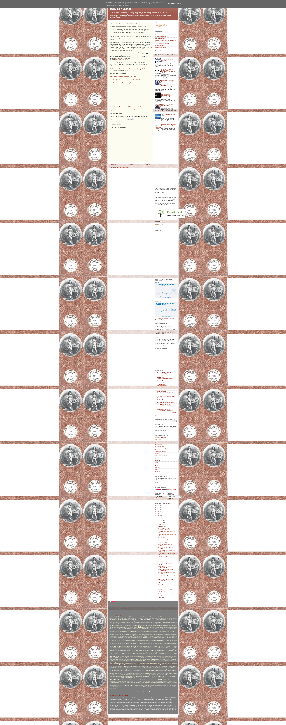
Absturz (134, 616)
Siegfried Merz (170, 669)
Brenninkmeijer (124, 627)
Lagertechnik (147, 652)
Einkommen (159, 632)
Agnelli (163, 616)
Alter (156, 618)
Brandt (170, 625)
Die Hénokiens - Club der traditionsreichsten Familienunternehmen (167, 94)
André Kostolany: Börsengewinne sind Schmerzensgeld (167, 535)
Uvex (145, 679)
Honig (137, 643)
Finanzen (125, 637)
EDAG (137, 632)
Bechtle (167, 622)
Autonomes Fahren (171, 621)
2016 (158, 519)
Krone (158, 650)
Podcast (152, 662)
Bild (171, 623)
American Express (168, 618)
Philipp (147, 662)
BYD (169, 627)
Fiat (176, 636)
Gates (127, 639)
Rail (176, 663)
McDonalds (174, 656)
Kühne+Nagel (170, 650)
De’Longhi (154, 630)
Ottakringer (163, 660)
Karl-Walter (174, 647)
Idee (158, 643)
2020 (158, 511)
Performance (125, 662)
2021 (158, 509)
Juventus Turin (133, 647)
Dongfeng (160, 631)
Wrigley (133, 686)
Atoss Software (125, 621)
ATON (121, 621)
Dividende (142, 631)
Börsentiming (155, 625)
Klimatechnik (166, 649)
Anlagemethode (123, 619)
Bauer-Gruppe (147, 622)
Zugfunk (167, 686)
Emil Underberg (115, 634)
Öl (135, 660)
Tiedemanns (114, 674)
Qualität (150, 663)
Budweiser (135, 627)
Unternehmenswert (163, 677)
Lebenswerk (121, 653)
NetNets (171, 659)
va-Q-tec (148, 679)
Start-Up (127, 671)
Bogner (130, 625)
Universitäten (127, 676)
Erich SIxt (160, 577)
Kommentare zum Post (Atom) (122, 167)
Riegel (121, 666)
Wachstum (163, 682)
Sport (175, 670)
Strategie (163, 671)
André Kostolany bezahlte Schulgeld (166, 589)
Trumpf (137, 674)
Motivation (126, 121)
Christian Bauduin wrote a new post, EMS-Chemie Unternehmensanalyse (164, 410)
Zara (142, 686)
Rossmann (170, 666)
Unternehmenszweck (173, 677)
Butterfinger (166, 627)
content (118, 630)
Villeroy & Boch (130, 682)
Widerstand (137, 685)
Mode (117, 659)
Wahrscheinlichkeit (170, 682)
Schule (119, 669)
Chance (139, 628)
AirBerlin (166, 616)
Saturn (140, 667)
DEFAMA (161, 630)
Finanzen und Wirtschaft (131, 637)
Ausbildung (138, 621)
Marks (156, 462)
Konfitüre (124, 650)
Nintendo (114, 660)
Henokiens (167, 642)
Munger (157, 449)
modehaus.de (121, 659)
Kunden (175, 650)
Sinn (110, 670)
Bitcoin (175, 623)
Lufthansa (130, 654)
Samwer (132, 667)
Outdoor (172, 660)
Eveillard (150, 634)
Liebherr (170, 653)
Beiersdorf (171, 622)
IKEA (163, 643)
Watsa (136, 684)
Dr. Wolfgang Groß (173, 631)
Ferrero (166, 636)
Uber (150, 674)
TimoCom (118, 674)
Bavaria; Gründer (162, 622)
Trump (134, 674)
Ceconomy (128, 628)
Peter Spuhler (136, 662)
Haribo (136, 642)
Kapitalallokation (150, 647)
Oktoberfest (133, 660)
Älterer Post (148, 164)
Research (169, 664)
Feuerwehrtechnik (171, 636)
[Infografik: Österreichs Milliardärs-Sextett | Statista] (127, 69)
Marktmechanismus (128, 656)
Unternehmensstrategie (139, 677)
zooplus (163, 686)
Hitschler (123, 643)
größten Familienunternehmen (160, 640)
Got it (179, 3)
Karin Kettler (163, 647)
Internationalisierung (149, 645)
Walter (175, 682)
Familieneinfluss (128, 636)
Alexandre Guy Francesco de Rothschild (139, 618)
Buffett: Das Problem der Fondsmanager (167, 105)
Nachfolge (158, 659)
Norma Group (118, 660)
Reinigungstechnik (151, 664)
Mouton (140, 659)
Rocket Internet (151, 666)
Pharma (144, 662)
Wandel (120, 684)
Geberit (136, 639)
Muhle (148, 659)
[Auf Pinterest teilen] (133, 119)
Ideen (161, 643)
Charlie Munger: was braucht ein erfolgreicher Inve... (165, 594)
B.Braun (117, 622)
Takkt (122, 673)
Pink (150, 662)
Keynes (148, 649)
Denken (165, 630)
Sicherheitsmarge (161, 669)
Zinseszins (152, 686)
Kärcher (159, 647)
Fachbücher (111, 636)
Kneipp (172, 649)
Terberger (154, 673)
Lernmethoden (149, 653)
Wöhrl (120, 686)
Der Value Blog (160, 399)
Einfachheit (155, 632)
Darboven (147, 630)
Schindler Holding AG (154, 667)
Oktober (160, 524)
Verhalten (136, 681)
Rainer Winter (112, 664)
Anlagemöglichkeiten (132, 619)
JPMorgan (175, 646)
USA (140, 679)
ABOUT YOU (130, 616)
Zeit (144, 686)
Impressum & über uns (160, 49)
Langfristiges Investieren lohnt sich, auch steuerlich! (122, 110)
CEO (137, 628)
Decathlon (158, 630)
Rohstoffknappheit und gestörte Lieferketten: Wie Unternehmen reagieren (165, 401)
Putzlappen (146, 663)
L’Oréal (143, 652)
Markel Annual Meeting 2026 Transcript (165, 389)
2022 (158, 507)
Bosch (159, 625)
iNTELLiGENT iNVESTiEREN (164, 372)
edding (140, 632)
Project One (128, 663)
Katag (115, 649)
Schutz (122, 669)
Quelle (168, 663)
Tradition (130, 674)
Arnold (110, 621)
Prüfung (132, 663)
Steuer (138, 671)
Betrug (142, 623)
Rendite (162, 664)
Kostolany (157, 460)
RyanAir (123, 667)
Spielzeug (169, 670)
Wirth (114, 686)
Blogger (151, 691)
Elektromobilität (169, 632)
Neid (162, 659)
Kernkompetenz (138, 649)
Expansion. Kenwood (163, 634)
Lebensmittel (116, 653)
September (161, 526)
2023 (158, 505)
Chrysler (163, 628)
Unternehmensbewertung (161, 41)
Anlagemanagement (114, 619)
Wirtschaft (117, 686)
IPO (142, 646)
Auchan (130, 621)
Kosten (147, 650)
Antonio (155, 619)
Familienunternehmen (160, 437)
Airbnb (169, 616)
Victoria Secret (121, 682)
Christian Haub (159, 628)
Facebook (175, 634)
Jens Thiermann (167, 646)
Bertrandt (125, 623)
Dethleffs (169, 630)
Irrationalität (158, 467)
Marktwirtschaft (135, 656)
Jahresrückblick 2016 (153, 646)
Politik (159, 662)
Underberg (175, 674)
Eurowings (146, 634)
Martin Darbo (142, 656)
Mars (139, 656)
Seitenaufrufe (145, 669)
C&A (171, 627)
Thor (172, 673)
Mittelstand (111, 659)
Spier (173, 670)
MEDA (110, 657)
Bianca (169, 623)
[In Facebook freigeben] (131, 119)
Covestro (138, 630)
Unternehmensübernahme (135, 121)
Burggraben (160, 627)
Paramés (117, 662)
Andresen (175, 618)
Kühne (166, 650)
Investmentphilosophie (160, 36)
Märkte (123, 656)
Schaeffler (144, 667)
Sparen (139, 670)
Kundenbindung (112, 652)
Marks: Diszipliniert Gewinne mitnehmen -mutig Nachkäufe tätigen (126, 79)
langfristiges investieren (160, 451)
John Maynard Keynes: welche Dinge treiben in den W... (166, 551)
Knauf (170, 649)
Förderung (159, 637)
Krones (160, 650)
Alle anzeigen (174, 412)
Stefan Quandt (161, 591)
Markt (110, 656)
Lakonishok (152, 652)
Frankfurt (172, 637)
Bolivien (133, 625)
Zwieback (111, 688)
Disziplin (131, 631)
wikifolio (140, 685)
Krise (155, 650)
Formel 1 (163, 637)
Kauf (121, 649)
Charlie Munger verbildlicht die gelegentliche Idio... (165, 567)
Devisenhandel (112, 631)
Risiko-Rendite (129, 666)
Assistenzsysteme (116, 621)
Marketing (171, 654)
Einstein (164, 632)
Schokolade (174, 667)
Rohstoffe (156, 666)
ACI (141, 616)
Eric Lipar (123, 634)
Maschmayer (154, 656)
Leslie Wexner (155, 653)
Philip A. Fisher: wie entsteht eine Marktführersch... (165, 560)
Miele (161, 657)
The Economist (165, 673)
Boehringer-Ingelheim (122, 625)
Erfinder (120, 634)
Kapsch (155, 647)
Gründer (111, 642)
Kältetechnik (141, 647)
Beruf (128, 623)
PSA (138, 663)
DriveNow (119, 632)
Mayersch (170, 656)
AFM (161, 616)
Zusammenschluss (173, 686)
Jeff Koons (161, 646)
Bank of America (131, 622)
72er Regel (116, 616)
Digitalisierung (126, 631)
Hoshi (151, 643)
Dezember (160, 520)
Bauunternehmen (156, 622)
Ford (156, 637)
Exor (153, 634)
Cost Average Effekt (129, 630)
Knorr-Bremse (112, 650)
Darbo (144, 630)
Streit (167, 671)
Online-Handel (139, 660)
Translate (172, 499)
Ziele (156, 473)
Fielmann (111, 637)
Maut (158, 656)
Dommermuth (155, 631)
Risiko (156, 469)
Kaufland (124, 649)
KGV (151, 649)
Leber (125, 653)
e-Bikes (129, 632)
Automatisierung (156, 621)
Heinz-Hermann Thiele (150, 642)
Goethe (112, 640)
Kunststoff (121, 652)
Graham (157, 453)
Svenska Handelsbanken (116, 673)
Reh (131, 664)
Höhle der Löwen (128, 643)
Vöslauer (159, 682)
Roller (162, 666)
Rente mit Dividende (162, 384)
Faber (171, 634)
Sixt (112, 670)
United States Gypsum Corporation (116, 676)
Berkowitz (111, 623)
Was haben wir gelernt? (160, 38)
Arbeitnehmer (162, 619)
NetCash (167, 659)
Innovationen (128, 645)
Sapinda (137, 667)
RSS (156, 415)
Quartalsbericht (164, 663)
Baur (151, 622)
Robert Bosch (161, 588)
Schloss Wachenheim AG (167, 667)
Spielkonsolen (160, 670)
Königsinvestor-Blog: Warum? (162, 34)
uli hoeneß (164, 674)
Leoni (145, 653)
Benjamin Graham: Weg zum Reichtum (167, 575)
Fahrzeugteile (116, 636)
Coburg (172, 628)
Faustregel (151, 636)
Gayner (130, 639)
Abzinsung (139, 616)
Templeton (142, 673)
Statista (126, 70)
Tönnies (122, 674)
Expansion (156, 634)
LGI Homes (160, 653)
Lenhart (139, 653)
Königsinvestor (120, 8)
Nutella (122, 660)
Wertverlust (120, 685)
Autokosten (151, 621)
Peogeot (121, 662)
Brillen (129, 627)
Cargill (173, 627)
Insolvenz (134, 645)
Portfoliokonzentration (172, 662)
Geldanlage (153, 639)
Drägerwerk (115, 632)
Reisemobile (157, 664)
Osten (149, 660)
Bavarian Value (160, 377)
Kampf (145, 647)
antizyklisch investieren (160, 446)
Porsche (162, 662)
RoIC (159, 666)
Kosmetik (140, 650)
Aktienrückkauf (120, 618)
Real (130, 664)
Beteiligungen (158, 465)
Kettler (145, 649)
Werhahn (172, 684)
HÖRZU (148, 643)
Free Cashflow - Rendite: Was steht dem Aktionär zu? (123, 76)
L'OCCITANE (120, 121)
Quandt (159, 663)
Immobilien (166, 643)
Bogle (127, 625)
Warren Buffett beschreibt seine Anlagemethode (165, 570)
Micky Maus (153, 657)
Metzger (139, 657)
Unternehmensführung (160, 448)
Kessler (142, 649)
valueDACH (160, 387)
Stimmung (148, 671)
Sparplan (143, 670)
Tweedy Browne (143, 674)
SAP (134, 667)
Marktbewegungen (117, 656)
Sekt (149, 669)
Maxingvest (161, 656)
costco (134, 630)
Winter (173, 685)
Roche (136, 666)
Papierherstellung (112, 662)
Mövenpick (144, 659)
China (147, 628)
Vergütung (131, 681)
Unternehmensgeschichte (170, 676)
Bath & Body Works (141, 622)
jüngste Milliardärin (118, 647)
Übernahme (154, 674)
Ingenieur (118, 645)
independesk (171, 643)
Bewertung (158, 623)
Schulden (157, 471)
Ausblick (142, 621)
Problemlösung (118, 663)
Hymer (156, 643)
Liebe (167, 653)
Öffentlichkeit (128, 660)
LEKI (137, 653)
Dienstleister (120, 631)
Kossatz (144, 650)
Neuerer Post (113, 164)
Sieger (166, 669)
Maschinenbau (148, 656)
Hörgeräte (141, 643)
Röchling (140, 666)
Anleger (139, 619)
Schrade (111, 669)
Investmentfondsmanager (115, 646)
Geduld (146, 639)
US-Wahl (137, 679)
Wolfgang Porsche (162, 582)
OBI (124, 660)
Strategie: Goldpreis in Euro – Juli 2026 (165, 382)
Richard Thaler (117, 666)
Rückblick (119, 667)
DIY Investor (160, 395)
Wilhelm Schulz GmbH (147, 685)
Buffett (156, 441)
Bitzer (110, 625)
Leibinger (134, 653)
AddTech (150, 616)
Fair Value (122, 636)
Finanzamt (115, 637)
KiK (152, 649)
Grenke (146, 640)
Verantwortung (112, 681)
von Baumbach (146, 682)
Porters (166, 662)
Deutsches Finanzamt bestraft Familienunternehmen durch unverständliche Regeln (168, 126)
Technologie (137, 673)
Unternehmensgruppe (113, 677)
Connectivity (114, 630)
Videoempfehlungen (160, 45)
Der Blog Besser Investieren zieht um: (165, 392)
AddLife (147, 616)
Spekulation (155, 670)
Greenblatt (132, 640)
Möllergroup (128, 659)
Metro (136, 657)
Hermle (175, 642)
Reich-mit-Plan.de (161, 380)
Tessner (158, 673)
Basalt (136, 622)
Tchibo (133, 673)
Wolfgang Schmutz (128, 686)
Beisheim (175, 622)
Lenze (142, 653)
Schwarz (137, 669)
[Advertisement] (131, 95)
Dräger (110, 632)
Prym (135, 663)
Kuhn (163, 650)
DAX (151, 630)
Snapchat (131, 670)
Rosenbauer (165, 666)
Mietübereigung (164, 657)
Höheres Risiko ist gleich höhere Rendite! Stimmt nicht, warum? (125, 106)
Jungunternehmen (126, 647)
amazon (162, 618)
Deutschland (174, 630)
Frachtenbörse (168, 637)
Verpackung (153, 681)
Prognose (124, 663)
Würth (136, 686)
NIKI (174, 659)
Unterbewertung (134, 676)
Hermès (171, 642)
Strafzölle (160, 671)
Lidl (165, 653)
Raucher (127, 664)
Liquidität (118, 654)
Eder (143, 632)
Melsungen (122, 657)
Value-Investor (158, 444)
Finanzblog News (159, 224)
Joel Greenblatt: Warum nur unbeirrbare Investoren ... (164, 529)
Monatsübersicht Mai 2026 (162, 385)
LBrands (175, 652)
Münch (150, 659)
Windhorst (159, 685)
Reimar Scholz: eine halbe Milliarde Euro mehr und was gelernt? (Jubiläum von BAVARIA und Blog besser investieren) (168, 83)
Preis (156, 457)
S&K (125, 667)
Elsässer (111, 634)
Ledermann (129, 653)
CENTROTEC (133, 628)
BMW (113, 625)
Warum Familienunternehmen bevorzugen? (165, 40)
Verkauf (139, 681)
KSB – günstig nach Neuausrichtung (164, 405)
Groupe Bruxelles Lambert (172, 640)
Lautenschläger (170, 652)
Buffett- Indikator (146, 627)
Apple (158, 619)
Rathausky (117, 664)
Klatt (163, 649)
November (160, 522)
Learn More (172, 3)
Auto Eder (146, 621)
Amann (159, 618)
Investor (134, 646)
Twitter (148, 674)
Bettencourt (146, 623)
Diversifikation (136, 631)
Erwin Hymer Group (133, 634)
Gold (115, 640)
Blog (156, 33)
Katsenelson (118, 649)
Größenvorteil (151, 640)
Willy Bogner (154, 685)
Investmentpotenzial (127, 646)
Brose (132, 627)
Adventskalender (156, 616)
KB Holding (128, 649)
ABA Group (121, 616)
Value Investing (153, 679)
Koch (116, 650)
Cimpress (167, 628)
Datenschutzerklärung (160, 50)
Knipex (175, 649)
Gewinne (175, 639)
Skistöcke (121, 670)
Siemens (175, 669)
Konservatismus (135, 650)
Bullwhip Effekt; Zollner (154, 627)
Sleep (128, 670)
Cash (125, 628)
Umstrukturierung (169, 674)
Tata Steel (130, 673)
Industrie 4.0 (112, 645)
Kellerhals (132, 649)
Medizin (118, 657)
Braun (172, 625)
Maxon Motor (165, 656)
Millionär (169, 657)
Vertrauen (175, 681)
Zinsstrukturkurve (159, 686)
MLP (115, 659)
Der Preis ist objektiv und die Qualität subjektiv (121, 83)
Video (125, 682)
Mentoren (126, 657)
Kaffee (138, 647)
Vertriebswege (115, 682)
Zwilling (114, 688)
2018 (158, 515)
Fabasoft (168, 634)
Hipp (120, 643)
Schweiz (140, 669)
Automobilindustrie (163, 621)
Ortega (146, 660)
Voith (137, 682)
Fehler (157, 636)
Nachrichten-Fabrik (159, 227)
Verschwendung (159, 681)
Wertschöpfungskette (113, 685)
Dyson (126, 632)
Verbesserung (120, 681)
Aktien (171, 616)
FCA (155, 636)
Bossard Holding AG (164, 625)
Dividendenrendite (149, 631)
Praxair (110, 663)
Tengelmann (147, 673)
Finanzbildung (120, 637)
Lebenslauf (111, 653)
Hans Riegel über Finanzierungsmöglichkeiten (165, 538)
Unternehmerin (133, 679)
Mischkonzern (174, 657)
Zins (149, 686)
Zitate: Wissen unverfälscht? (162, 43)
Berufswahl (132, 623)
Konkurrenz (129, 650)
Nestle (164, 659)
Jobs (171, 646)
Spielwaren (165, 670)
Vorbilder (155, 682)
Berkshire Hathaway (118, 623)
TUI (139, 674)
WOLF (123, 686)
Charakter (144, 628)
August (160, 597)
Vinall (134, 682)
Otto (166, 660)
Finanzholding (139, 637)
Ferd (160, 636)
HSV (153, 643)
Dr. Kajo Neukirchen (165, 631)
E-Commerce (133, 632)
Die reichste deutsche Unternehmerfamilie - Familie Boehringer (168, 59)
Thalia (161, 673)
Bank (127, 622)
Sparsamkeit (149, 670)
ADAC (144, 616)
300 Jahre (111, 616)
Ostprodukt (156, 660)
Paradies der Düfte (118, 59)
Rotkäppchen (112, 667)
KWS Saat (132, 652)
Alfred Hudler (151, 618)
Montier (132, 659)
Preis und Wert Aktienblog (163, 404)
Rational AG (122, 664)
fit (154, 637)
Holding (134, 643)
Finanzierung (145, 637)
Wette (133, 685)
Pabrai (175, 660)
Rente (165, 664)
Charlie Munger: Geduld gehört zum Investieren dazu (166, 541)
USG (143, 679)
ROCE (134, 666)
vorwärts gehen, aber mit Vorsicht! (164, 318)
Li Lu (163, 653)
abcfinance (125, 616)
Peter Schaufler (131, 662)
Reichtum (146, 664)
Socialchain (136, 670)
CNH (170, 628)
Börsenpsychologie (147, 625)
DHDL (116, 631)
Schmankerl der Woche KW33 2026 (164, 378)
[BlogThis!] (129, 119)
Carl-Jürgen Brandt (115, 628)
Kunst (117, 652)
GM (110, 640)
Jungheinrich (112, 647)
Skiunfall (125, 670)
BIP (172, 623)
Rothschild (174, 666)
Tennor (151, 673)
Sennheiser (152, 669)
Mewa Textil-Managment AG (146, 657)
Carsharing (121, 628)
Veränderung (174, 679)
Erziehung (139, 634)
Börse (136, 625)
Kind (154, 649)
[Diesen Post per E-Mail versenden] (127, 119)
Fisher (153, 637)
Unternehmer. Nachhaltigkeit (125, 679)
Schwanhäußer (132, 669)
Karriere (111, 649)
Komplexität (120, 650)
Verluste (143, 681)
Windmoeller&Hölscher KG (166, 685)
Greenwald (137, 640)
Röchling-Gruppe (145, 666)
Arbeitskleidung (168, 619)
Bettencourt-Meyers (152, 623)
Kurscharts (128, 652)
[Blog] (172, 489)
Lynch (134, 654)
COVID (141, 630)
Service (155, 669)
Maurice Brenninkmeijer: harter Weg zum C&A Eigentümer (166, 573)
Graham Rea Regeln (125, 640)
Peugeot (140, 662)
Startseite (131, 164)
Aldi (129, 618)
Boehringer (116, 625)
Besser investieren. (162, 391)
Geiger (114, 121)
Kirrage (157, 649)
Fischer (149, 637)
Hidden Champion (115, 643)
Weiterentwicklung (155, 684)
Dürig (122, 632)
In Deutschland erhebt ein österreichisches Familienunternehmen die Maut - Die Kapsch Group (168, 71)
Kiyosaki (160, 649)
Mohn (125, 659)
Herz (110, 643)
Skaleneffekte (116, 670)
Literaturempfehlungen (160, 47)
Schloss (159, 667)
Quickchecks (172, 663)
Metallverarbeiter (132, 657)
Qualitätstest (154, 663)
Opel (144, 660)
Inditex (175, 643)
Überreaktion (159, 674)
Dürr (124, 632)
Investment (158, 442)
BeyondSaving (164, 623)
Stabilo (119, 671)
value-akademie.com (162, 408)
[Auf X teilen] (130, 119)
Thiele (169, 673)
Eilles (151, 632)
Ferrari (163, 636)
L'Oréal (141, 652)
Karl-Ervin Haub (169, 647)
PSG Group (141, 663)
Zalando (139, 686)
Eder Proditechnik (147, 632)
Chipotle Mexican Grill (152, 628)
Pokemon (156, 662)
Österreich (152, 660)
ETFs (143, 634)
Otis (159, 660)
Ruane (116, 667)
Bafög (124, 622)
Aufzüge (133, 621)
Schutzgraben (126, 669)
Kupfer (124, 652)
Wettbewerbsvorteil (127, 685)
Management (145, 654)
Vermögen (157, 458)
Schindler (148, 667)
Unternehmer (158, 439)
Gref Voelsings (142, 640)
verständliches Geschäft (167, 681)
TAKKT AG (126, 673)
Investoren (139, 646)
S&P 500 (128, 667)
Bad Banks (121, 622)
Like (173, 653)
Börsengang (140, 625)
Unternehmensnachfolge (161, 455)
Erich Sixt (127, 634)
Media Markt (114, 657)
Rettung (172, 664)
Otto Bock (169, 660)
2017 (158, 517)
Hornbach (145, 643)
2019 (158, 513)
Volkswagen (140, 682)
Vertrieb (111, 682)
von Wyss (151, 682)
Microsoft (157, 657)
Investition (167, 645)
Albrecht (126, 618)
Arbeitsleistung (174, 619)
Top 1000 (126, 674)
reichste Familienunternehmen (138, 664)
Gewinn (171, 639)
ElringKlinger (174, 632)
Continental (122, 630)
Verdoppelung (126, 681)
